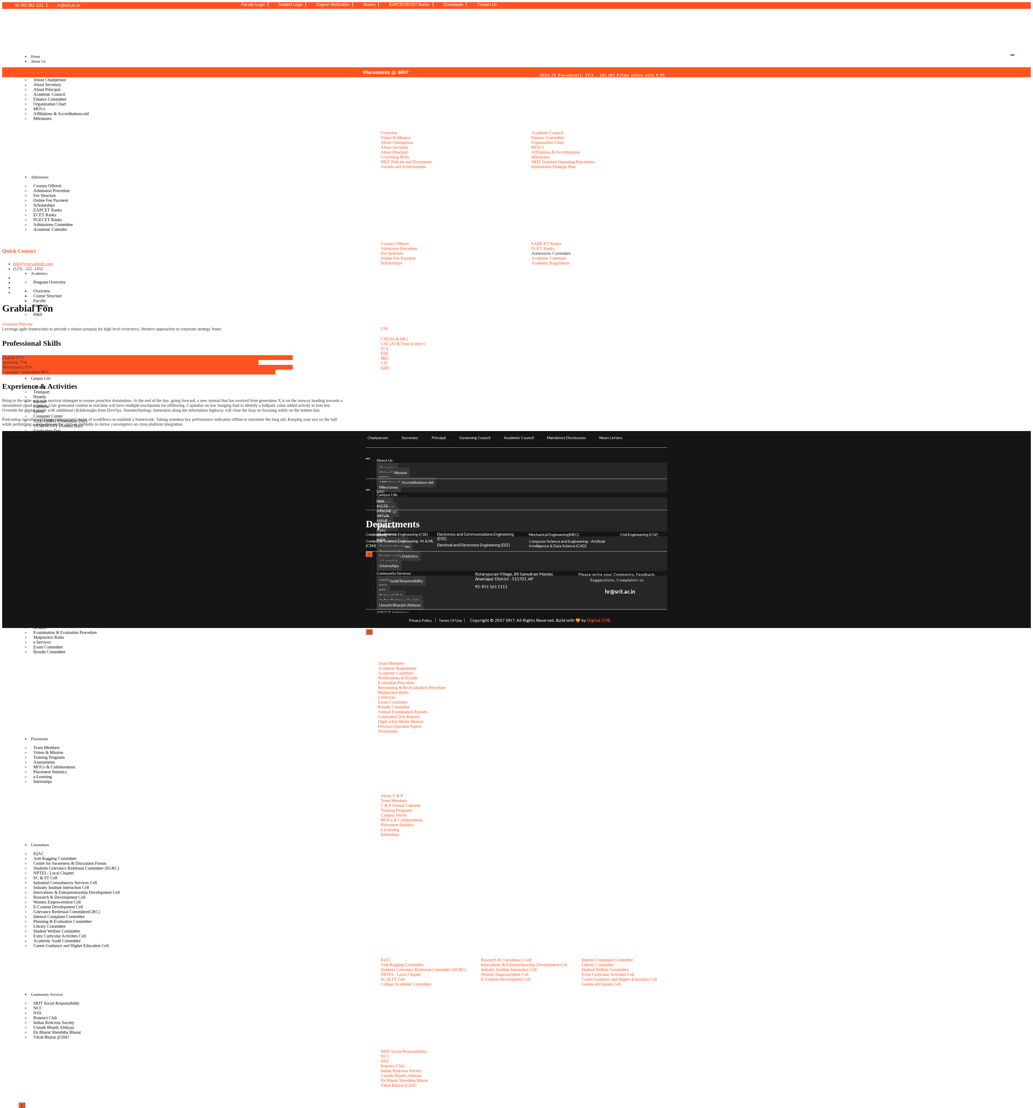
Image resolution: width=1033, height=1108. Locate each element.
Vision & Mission (393, 472)
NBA (380, 501)
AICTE (382, 506)
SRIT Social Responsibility (56, 1003)
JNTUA (383, 515)
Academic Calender (50, 229)
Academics (39, 273)
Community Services (47, 995)
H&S (37, 314)
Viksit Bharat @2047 (51, 1037)
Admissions (39, 177)
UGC (381, 491)
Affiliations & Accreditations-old (61, 113)
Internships (42, 781)
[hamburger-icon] (1012, 55)
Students (40, 305)
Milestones (42, 118)
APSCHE (384, 511)
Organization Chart (49, 104)
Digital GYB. (599, 620)
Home (35, 57)
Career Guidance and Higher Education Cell (71, 945)
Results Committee (49, 652)
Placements (39, 739)
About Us (38, 61)
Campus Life (41, 378)
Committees (40, 845)
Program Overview (49, 282)
